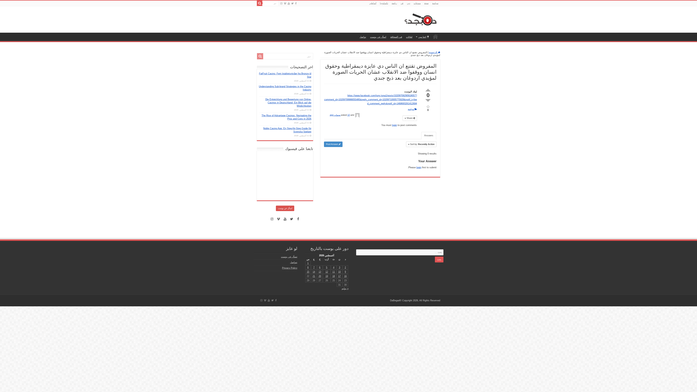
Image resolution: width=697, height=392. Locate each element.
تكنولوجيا (384, 3)
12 (326, 271)
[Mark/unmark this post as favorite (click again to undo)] (428, 106)
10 (339, 271)
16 (345, 276)
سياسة (435, 3)
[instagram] (281, 3)
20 (320, 276)
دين (408, 3)
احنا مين (422, 37)
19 (326, 276)
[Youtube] (288, 3)
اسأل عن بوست (378, 37)
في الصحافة (396, 37)
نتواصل (293, 262)
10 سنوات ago (340, 115)
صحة (426, 3)
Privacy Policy (289, 268)
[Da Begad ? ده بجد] (420, 18)
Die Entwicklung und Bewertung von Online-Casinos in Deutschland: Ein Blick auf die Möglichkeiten (288, 102)
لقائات (409, 37)
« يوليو (345, 288)
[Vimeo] (285, 3)
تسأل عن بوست (289, 256)
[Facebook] (296, 3)
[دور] (259, 3)
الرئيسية (435, 36)
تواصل (363, 37)
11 (333, 271)
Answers (428, 135)
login (394, 125)
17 (339, 276)
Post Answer (332, 144)
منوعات (417, 3)
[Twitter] (292, 3)
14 (314, 271)
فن (402, 3)
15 (308, 271)
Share (409, 118)
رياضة (394, 3)
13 (320, 271)
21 (314, 276)
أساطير (372, 3)
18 (333, 276)
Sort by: (422, 144)
